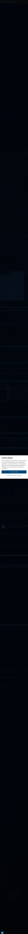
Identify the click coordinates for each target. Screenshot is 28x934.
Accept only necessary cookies (14, 475)
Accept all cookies (14, 472)
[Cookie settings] (2, 932)
